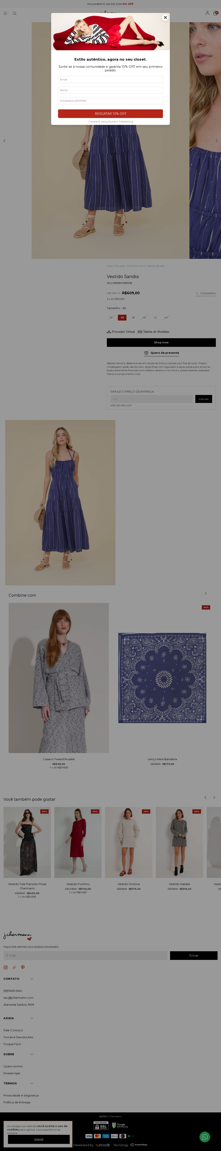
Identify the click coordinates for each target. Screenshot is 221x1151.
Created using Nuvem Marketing (110, 121)
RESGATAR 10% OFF (110, 114)
